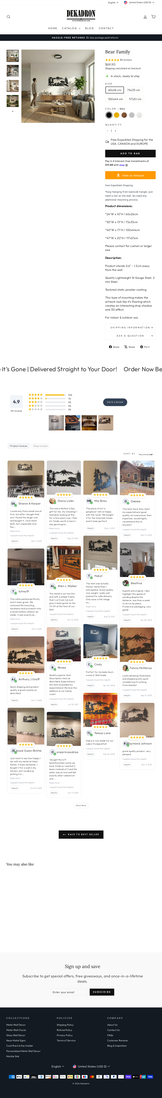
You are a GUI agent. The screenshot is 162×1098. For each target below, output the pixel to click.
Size (108, 83)
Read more (15, 531)
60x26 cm (114, 90)
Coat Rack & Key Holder (19, 1045)
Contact (106, 28)
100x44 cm (115, 99)
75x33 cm (133, 90)
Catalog (70, 28)
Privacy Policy (65, 1035)
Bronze (124, 115)
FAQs (110, 1035)
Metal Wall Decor (16, 1024)
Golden (116, 115)
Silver (132, 115)
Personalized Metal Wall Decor (23, 1051)
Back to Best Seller (83, 834)
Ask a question (130, 335)
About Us (112, 1024)
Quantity (113, 124)
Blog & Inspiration (117, 1045)
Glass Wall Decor (15, 1035)
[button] (130, 60)
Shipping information (130, 327)
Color (115, 108)
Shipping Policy (65, 1024)
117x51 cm (135, 99)
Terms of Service (66, 1040)
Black (109, 115)
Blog (89, 28)
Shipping (110, 68)
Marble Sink (12, 1056)
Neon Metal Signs (15, 1040)
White (139, 115)
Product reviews (18, 446)
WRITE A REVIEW (115, 402)
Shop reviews (40, 446)
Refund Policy (64, 1030)
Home (52, 28)
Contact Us (113, 1030)
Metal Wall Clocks (16, 1030)
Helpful (15, 541)
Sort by (130, 453)
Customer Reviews (117, 1040)
